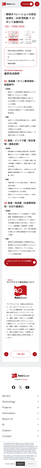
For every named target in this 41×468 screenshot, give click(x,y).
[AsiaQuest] (8, 4)
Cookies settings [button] (10, 464)
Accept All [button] (20, 464)
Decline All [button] (31, 464)
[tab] (37, 4)
